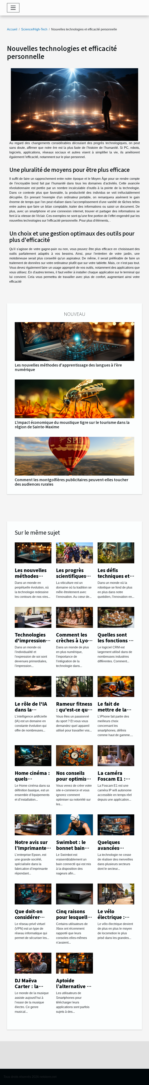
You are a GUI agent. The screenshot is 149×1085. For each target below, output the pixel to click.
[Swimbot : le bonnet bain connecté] (74, 824)
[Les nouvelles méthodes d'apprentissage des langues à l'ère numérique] (74, 341)
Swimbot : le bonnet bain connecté (71, 848)
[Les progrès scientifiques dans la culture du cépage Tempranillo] (74, 552)
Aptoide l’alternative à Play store (73, 986)
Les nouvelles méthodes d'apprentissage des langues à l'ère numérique (68, 367)
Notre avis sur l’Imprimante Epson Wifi (31, 848)
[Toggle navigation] (13, 7)
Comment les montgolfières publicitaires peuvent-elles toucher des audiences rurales (71, 482)
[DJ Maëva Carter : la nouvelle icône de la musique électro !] (33, 963)
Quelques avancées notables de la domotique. (114, 851)
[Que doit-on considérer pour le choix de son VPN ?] (33, 893)
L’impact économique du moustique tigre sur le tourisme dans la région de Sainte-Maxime (72, 424)
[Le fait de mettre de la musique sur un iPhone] (116, 686)
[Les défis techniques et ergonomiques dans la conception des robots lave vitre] (116, 552)
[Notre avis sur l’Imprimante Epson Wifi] (33, 824)
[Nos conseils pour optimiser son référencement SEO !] (74, 755)
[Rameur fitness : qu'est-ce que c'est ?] (74, 686)
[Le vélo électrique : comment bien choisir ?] (116, 893)
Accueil (12, 29)
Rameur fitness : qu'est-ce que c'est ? (74, 709)
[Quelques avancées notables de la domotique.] (116, 824)
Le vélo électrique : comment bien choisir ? (115, 920)
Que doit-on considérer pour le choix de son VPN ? (30, 920)
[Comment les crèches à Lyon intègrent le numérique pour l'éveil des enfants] (74, 617)
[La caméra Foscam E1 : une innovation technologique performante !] (116, 755)
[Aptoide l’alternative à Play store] (74, 963)
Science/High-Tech (34, 29)
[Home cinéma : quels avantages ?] (33, 755)
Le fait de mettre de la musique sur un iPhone (116, 712)
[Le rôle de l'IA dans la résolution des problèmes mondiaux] (33, 686)
